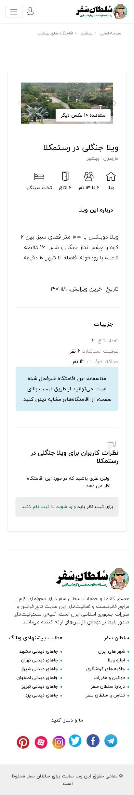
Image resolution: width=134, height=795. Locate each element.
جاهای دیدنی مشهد (38, 651)
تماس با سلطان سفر (105, 695)
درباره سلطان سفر (108, 686)
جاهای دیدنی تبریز (40, 686)
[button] (114, 103)
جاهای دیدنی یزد (41, 695)
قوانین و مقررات (109, 677)
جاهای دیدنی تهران (39, 660)
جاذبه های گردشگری (105, 669)
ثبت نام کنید (35, 506)
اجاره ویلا (116, 660)
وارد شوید (66, 506)
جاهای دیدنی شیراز (39, 669)
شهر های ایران (111, 651)
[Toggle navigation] (13, 12)
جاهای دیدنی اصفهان (37, 677)
